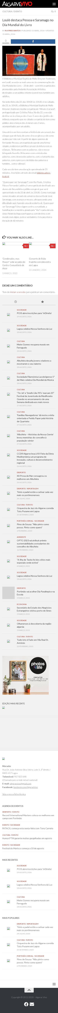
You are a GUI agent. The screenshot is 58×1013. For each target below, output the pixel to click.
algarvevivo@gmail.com (20, 783)
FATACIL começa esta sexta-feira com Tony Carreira (27, 828)
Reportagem (33, 489)
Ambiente (21, 537)
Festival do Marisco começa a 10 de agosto (23, 848)
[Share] (33, 41)
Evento (18, 11)
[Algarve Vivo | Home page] (22, 4)
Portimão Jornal (25, 521)
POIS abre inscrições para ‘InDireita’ (34, 313)
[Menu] (54, 4)
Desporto (21, 472)
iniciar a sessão (18, 292)
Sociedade (21, 310)
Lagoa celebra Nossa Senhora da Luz (34, 328)
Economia (22, 604)
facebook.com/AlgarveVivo (25, 787)
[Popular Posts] (42, 302)
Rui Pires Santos (12, 30)
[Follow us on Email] (32, 1004)
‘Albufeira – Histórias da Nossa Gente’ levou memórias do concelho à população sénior (35, 437)
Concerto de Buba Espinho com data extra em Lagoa (40, 261)
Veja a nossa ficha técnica (14, 794)
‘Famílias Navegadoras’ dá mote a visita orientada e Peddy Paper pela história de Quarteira (35, 418)
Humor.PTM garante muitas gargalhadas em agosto (27, 838)
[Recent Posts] (15, 302)
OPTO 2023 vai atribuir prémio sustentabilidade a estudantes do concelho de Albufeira (33, 543)
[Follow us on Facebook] (26, 1004)
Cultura (7, 11)
